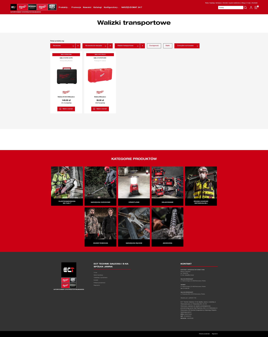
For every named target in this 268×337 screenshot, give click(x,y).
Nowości (87, 7)
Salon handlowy (98, 275)
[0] (256, 7)
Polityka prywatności (99, 282)
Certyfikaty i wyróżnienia (100, 277)
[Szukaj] (245, 7)
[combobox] (62, 45)
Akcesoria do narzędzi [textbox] (93, 46)
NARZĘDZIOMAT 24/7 (131, 7)
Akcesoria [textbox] (57, 46)
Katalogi (97, 7)
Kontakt (255, 3)
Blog (243, 3)
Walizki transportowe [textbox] (125, 46)
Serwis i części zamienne (231, 3)
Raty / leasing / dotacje (213, 3)
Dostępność (154, 46)
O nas (248, 3)
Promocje (76, 7)
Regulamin (97, 285)
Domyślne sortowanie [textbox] (185, 46)
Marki (168, 46)
